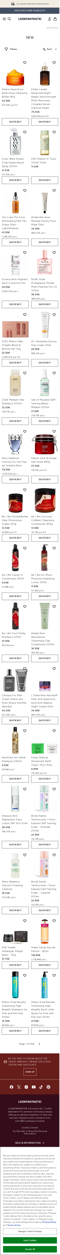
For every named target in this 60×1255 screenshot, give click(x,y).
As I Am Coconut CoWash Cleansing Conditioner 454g (42, 520)
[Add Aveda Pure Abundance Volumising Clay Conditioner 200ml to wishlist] (54, 606)
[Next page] (39, 1043)
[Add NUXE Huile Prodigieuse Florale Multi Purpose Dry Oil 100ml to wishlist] (54, 252)
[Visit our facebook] (11, 1087)
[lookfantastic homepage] (30, 19)
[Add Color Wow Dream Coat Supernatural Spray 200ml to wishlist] (24, 132)
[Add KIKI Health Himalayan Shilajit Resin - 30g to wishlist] (24, 920)
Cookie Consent (30, 1127)
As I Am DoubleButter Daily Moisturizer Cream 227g (15, 520)
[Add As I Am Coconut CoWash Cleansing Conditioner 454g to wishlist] (54, 489)
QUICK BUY (15, 121)
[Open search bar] (9, 19)
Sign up (30, 1072)
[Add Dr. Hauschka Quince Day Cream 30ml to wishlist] (54, 314)
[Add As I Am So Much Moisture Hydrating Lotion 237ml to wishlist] (54, 548)
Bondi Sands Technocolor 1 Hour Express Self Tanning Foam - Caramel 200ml (43, 889)
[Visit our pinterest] (48, 1087)
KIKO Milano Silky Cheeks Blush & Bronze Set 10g (12, 345)
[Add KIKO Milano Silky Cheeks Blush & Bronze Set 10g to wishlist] (24, 314)
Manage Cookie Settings (30, 1231)
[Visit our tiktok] (41, 1087)
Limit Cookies (30, 1240)
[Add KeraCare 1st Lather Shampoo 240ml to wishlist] (24, 730)
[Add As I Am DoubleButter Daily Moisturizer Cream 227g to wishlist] (24, 489)
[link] (49, 19)
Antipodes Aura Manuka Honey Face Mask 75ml (43, 221)
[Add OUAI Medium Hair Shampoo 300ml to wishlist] (24, 373)
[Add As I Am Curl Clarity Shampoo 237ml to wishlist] (24, 606)
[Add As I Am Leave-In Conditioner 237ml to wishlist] (24, 548)
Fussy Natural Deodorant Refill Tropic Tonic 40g (41, 761)
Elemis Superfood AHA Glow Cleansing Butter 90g (14, 93)
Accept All (30, 1249)
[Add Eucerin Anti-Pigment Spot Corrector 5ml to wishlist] (24, 252)
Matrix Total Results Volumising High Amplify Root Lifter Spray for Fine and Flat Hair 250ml (43, 1009)
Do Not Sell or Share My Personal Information (30, 1132)
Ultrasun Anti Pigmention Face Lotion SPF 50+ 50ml (15, 819)
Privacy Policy (49, 1222)
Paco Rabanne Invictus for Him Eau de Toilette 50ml (14, 462)
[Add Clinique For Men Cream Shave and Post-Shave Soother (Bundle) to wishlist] (24, 668)
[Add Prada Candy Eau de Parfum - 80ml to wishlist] (54, 920)
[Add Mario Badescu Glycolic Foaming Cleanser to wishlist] (24, 855)
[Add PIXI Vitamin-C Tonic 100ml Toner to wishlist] (54, 132)
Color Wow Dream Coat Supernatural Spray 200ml (13, 162)
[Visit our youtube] (33, 1087)
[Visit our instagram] (26, 1087)
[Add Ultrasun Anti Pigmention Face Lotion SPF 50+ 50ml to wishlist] (24, 789)
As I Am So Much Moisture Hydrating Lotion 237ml (43, 578)
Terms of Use (13, 1225)
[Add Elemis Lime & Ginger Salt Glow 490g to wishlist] (54, 431)
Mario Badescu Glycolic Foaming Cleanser (12, 885)
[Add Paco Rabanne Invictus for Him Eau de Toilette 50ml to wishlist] (24, 431)
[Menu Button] (3, 19)
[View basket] (55, 19)
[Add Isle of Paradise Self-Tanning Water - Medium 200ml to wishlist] (54, 373)
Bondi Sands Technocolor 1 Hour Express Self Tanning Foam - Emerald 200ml (43, 823)
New (30, 38)
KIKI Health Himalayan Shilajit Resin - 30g (12, 951)
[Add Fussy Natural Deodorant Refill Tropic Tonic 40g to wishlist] (54, 730)
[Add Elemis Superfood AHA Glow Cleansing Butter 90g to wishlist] (24, 62)
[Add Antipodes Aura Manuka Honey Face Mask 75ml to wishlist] (54, 190)
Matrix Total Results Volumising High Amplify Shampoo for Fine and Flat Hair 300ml (14, 1009)
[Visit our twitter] (19, 1087)
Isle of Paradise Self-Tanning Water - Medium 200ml (44, 403)
